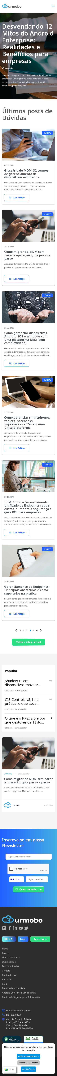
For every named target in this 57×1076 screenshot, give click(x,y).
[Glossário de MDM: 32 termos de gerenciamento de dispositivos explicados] (28, 146)
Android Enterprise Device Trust (19, 992)
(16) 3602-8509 (13, 1014)
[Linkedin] (15, 928)
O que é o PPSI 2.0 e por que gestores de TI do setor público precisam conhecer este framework (26, 720)
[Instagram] (4, 928)
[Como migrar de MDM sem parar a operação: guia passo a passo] (28, 228)
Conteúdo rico (9, 975)
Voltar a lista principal (28, 642)
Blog (4, 983)
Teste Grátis (40, 939)
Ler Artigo (19, 197)
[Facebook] (10, 928)
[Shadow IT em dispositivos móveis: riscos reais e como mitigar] (50, 681)
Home (5, 948)
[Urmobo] (11, 6)
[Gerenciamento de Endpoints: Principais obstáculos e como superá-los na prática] (28, 563)
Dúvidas (47, 133)
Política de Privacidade (28, 1056)
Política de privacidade (13, 988)
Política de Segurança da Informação (21, 997)
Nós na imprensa (11, 957)
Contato (6, 970)
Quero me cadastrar (30, 889)
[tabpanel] (28, 56)
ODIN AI (8, 939)
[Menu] (53, 6)
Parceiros (7, 979)
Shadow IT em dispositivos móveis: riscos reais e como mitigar (21, 683)
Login (23, 939)
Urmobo (16, 805)
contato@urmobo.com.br (18, 1010)
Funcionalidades (10, 966)
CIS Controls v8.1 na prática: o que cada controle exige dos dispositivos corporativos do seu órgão (25, 701)
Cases (5, 953)
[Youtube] (21, 928)
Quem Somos (9, 961)
